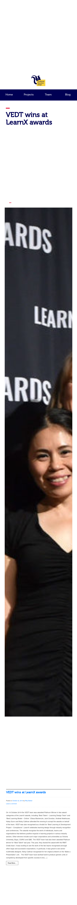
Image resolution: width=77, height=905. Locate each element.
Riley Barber (28, 801)
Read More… (12, 863)
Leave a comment (11, 804)
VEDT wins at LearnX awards (26, 792)
